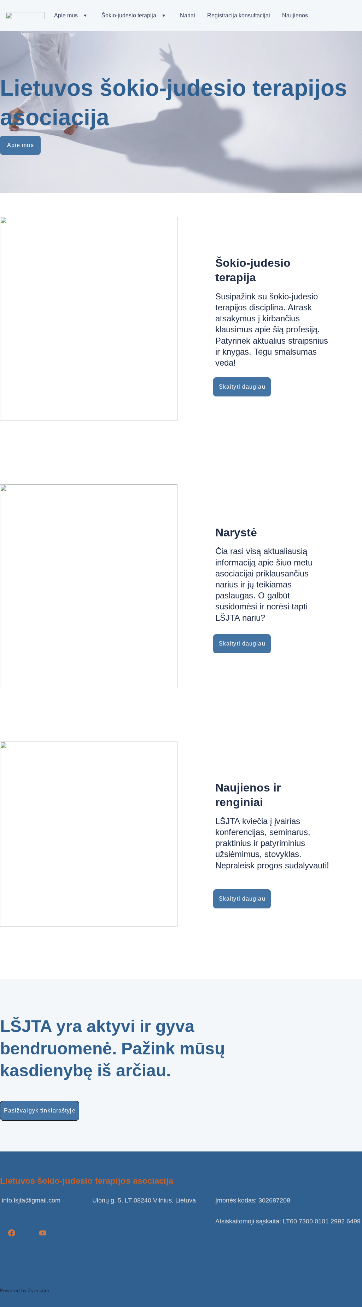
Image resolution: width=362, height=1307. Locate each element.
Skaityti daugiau (242, 387)
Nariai (187, 15)
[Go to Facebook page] (11, 1233)
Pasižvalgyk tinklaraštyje (40, 1111)
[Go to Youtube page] (42, 1233)
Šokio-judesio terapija (128, 15)
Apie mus (66, 15)
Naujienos (295, 15)
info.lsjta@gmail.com (31, 1200)
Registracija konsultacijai (238, 15)
